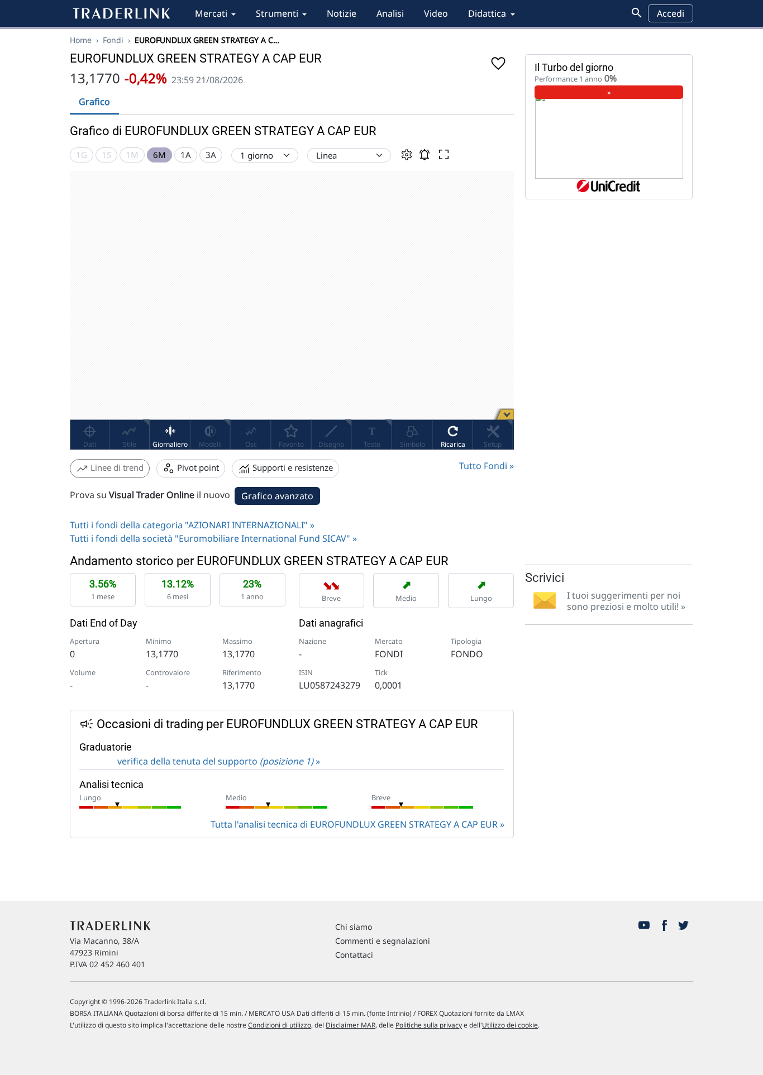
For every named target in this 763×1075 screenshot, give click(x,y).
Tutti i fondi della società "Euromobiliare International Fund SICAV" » (213, 538)
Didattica (487, 13)
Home (81, 40)
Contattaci (354, 954)
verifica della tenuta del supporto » (217, 761)
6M (159, 154)
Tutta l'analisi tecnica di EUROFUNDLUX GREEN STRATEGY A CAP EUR (354, 824)
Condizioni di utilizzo (279, 1025)
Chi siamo (353, 926)
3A (211, 154)
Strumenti (277, 13)
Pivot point (197, 467)
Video (436, 13)
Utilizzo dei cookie (510, 1025)
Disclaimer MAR (350, 1025)
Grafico (94, 101)
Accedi (670, 13)
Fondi (113, 40)
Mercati (211, 13)
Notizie (341, 13)
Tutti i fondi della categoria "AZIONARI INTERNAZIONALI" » (192, 525)
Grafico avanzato (277, 496)
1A (185, 154)
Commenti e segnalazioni (382, 940)
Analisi (390, 13)
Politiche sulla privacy (428, 1025)
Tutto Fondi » (486, 466)
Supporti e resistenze (291, 467)
